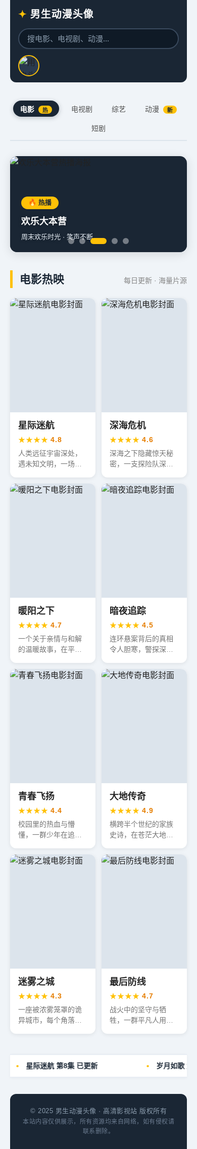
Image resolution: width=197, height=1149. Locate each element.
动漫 (159, 109)
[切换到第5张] (126, 241)
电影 (34, 109)
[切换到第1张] (71, 241)
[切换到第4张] (115, 241)
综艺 (119, 109)
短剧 (98, 128)
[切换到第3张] (98, 241)
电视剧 (81, 109)
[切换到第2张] (82, 241)
